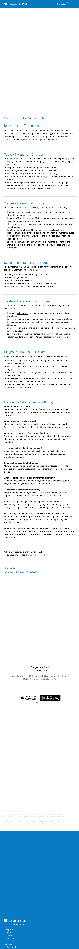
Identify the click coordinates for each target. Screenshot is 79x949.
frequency (46, 133)
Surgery (10, 328)
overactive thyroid (49, 224)
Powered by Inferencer (39, 670)
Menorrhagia (13, 170)
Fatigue (10, 286)
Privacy (10, 938)
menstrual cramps (37, 176)
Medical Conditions (28, 118)
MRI (43, 378)
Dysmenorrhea (14, 176)
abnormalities (43, 366)
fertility (36, 489)
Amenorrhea (12, 158)
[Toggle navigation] (72, 4)
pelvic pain (29, 280)
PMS (33, 182)
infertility (50, 516)
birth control (22, 313)
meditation (31, 507)
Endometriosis (13, 242)
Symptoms (21, 572)
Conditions (10, 572)
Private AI (11, 947)
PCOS (36, 218)
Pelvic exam (12, 372)
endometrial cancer (43, 519)
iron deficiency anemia (42, 322)
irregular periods (14, 221)
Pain (9, 319)
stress (33, 337)
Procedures (32, 572)
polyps (27, 236)
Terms (10, 935)
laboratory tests (11, 454)
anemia (41, 516)
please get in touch (37, 555)
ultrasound (33, 378)
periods (10, 164)
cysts (46, 372)
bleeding (10, 136)
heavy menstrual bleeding (49, 436)
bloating (11, 188)
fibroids (17, 236)
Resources (10, 118)
